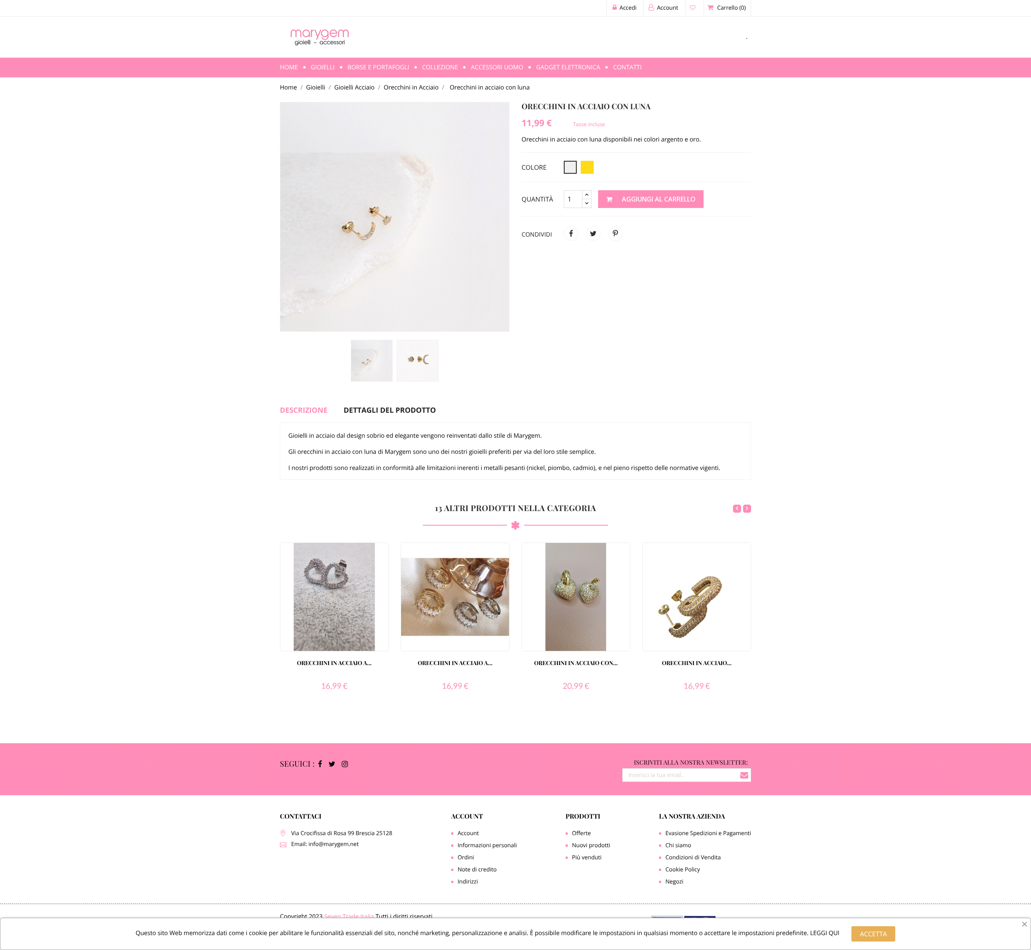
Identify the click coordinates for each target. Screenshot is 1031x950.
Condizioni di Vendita (693, 857)
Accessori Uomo (497, 67)
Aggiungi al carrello (658, 199)
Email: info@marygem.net (325, 844)
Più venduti (586, 857)
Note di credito (477, 869)
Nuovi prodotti (591, 845)
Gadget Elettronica (568, 67)
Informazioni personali (487, 845)
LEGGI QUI (824, 933)
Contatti (627, 67)
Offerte (581, 833)
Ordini (466, 857)
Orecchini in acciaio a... (334, 663)
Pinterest (615, 234)
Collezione (440, 67)
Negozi (674, 882)
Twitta (593, 234)
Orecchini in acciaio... (696, 663)
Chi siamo (678, 845)
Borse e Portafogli (378, 67)
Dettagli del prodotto (390, 410)
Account (467, 816)
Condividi (571, 234)
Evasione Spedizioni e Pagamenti (708, 833)
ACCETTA (873, 933)
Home (289, 67)
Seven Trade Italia (349, 917)
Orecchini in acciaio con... (575, 663)
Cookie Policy (682, 869)
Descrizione (303, 410)
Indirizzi (468, 882)
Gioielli (323, 67)
